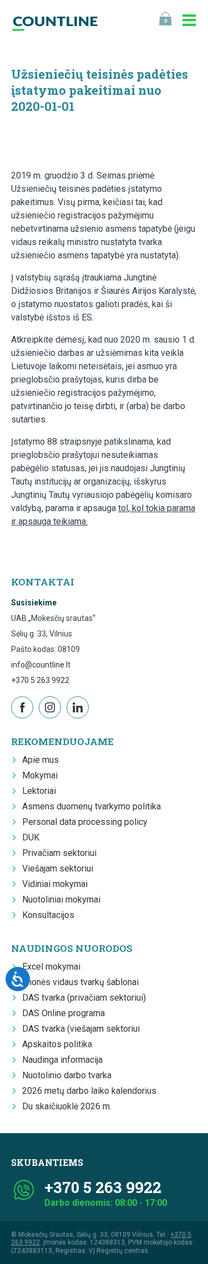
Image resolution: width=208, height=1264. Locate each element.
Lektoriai (39, 791)
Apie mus (40, 760)
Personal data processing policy (85, 822)
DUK (30, 837)
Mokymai (40, 775)
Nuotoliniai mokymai (61, 899)
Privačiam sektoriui (59, 853)
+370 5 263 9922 (40, 680)
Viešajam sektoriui (57, 868)
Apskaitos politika (57, 1044)
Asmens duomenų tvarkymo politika (91, 806)
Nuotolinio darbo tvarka (66, 1075)
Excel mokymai (51, 966)
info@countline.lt (40, 664)
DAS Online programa (63, 1013)
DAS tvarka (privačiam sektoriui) (84, 997)
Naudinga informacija (62, 1059)
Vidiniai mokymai (55, 884)
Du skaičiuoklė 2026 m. (66, 1106)
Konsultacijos (48, 915)
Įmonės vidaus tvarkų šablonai (80, 982)
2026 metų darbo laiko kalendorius (89, 1090)
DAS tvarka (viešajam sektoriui (81, 1028)
